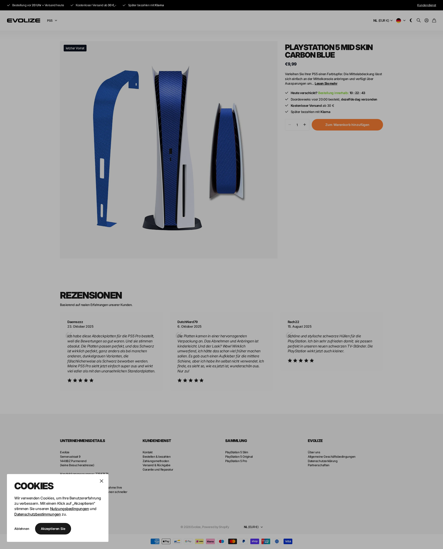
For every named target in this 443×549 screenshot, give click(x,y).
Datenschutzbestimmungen (37, 514)
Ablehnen (21, 529)
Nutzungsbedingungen (69, 508)
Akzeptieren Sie (53, 529)
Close (101, 481)
